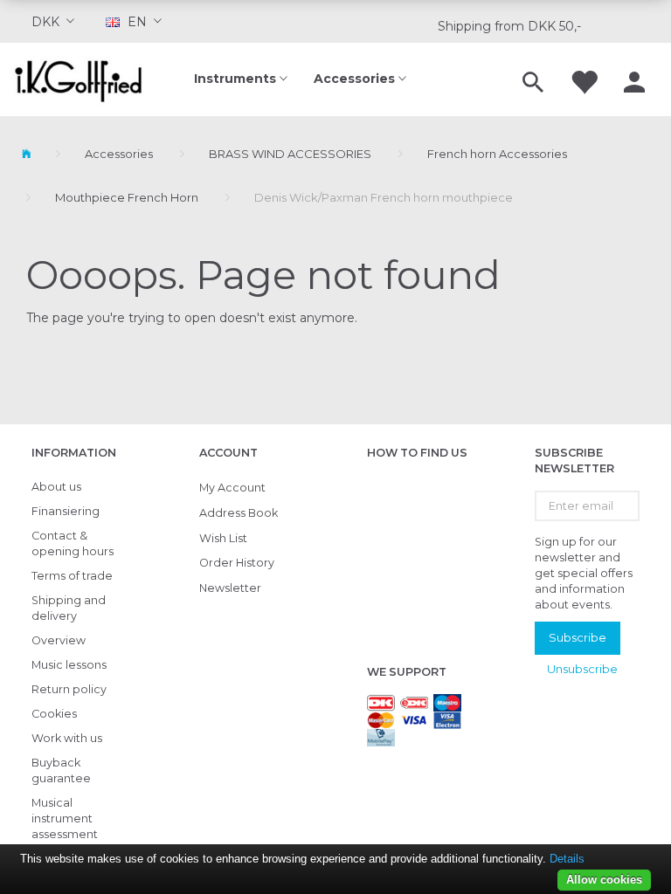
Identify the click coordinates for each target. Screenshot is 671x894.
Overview (58, 640)
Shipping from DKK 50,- (509, 26)
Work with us (66, 738)
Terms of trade (72, 575)
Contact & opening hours (72, 543)
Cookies (54, 713)
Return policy (69, 689)
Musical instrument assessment (64, 818)
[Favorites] (584, 79)
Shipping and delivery (68, 608)
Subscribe (577, 637)
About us (56, 486)
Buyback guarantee (61, 770)
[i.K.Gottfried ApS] (84, 79)
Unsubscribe (582, 669)
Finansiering (65, 511)
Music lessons (69, 664)
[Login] (634, 79)
